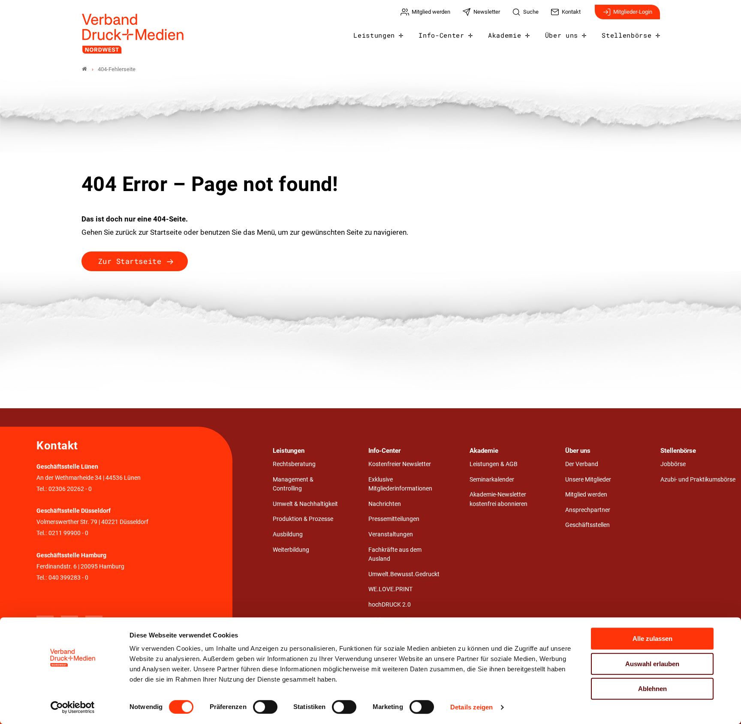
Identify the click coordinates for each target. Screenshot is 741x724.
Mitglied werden (586, 494)
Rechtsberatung (294, 464)
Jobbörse (673, 464)
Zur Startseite (129, 261)
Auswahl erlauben (652, 663)
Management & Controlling (293, 484)
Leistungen (374, 35)
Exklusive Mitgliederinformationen (400, 484)
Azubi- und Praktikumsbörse (697, 479)
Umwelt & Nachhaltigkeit (305, 504)
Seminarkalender (492, 479)
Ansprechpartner (587, 510)
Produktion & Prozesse (303, 519)
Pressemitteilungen (393, 519)
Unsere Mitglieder (588, 479)
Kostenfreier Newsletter (399, 464)
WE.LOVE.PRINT (390, 589)
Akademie (504, 35)
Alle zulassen (652, 638)
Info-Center (441, 35)
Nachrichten (384, 504)
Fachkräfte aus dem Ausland (395, 554)
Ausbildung (288, 534)
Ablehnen (652, 688)
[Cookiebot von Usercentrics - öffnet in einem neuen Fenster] (72, 707)
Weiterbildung (291, 549)
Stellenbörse (626, 35)
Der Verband (581, 464)
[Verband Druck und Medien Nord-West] (84, 69)
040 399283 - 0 (68, 577)
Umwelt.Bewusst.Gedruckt (404, 574)
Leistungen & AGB (494, 464)
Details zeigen (471, 707)
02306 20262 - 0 (70, 489)
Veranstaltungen (390, 534)
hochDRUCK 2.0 (389, 604)
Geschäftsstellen (587, 525)
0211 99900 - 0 (68, 533)
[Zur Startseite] (133, 33)
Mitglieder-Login (632, 12)
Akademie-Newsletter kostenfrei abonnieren (498, 499)
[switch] (265, 707)
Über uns (561, 35)
